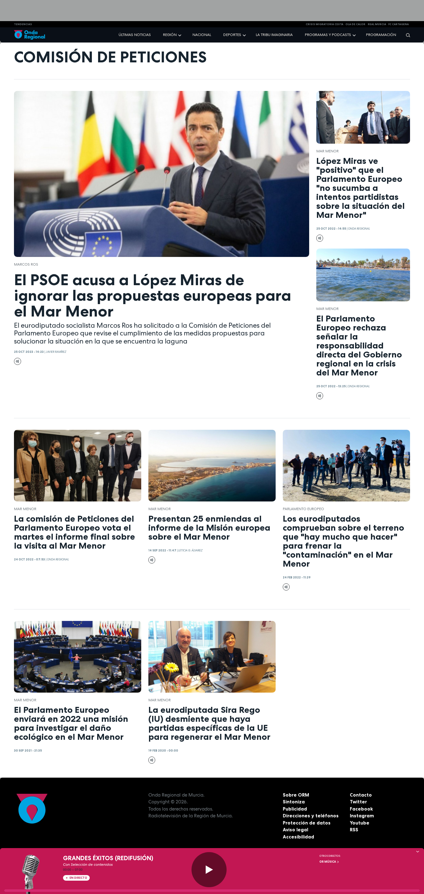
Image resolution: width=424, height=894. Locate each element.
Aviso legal (295, 830)
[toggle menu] (180, 34)
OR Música (328, 862)
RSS (354, 830)
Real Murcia (377, 24)
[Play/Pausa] (209, 869)
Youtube (359, 823)
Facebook (361, 809)
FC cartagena (398, 24)
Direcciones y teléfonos (311, 816)
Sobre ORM (296, 795)
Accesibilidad (298, 837)
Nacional (201, 34)
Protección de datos (307, 823)
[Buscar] (406, 34)
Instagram (362, 816)
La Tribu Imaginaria (274, 34)
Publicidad (295, 809)
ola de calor (355, 24)
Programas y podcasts (328, 34)
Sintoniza (294, 802)
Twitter (358, 802)
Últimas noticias (135, 34)
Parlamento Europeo (303, 508)
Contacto (361, 795)
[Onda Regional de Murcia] (29, 35)
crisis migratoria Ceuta (324, 24)
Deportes (232, 34)
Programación (381, 34)
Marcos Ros (26, 264)
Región (170, 34)
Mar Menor (327, 151)
